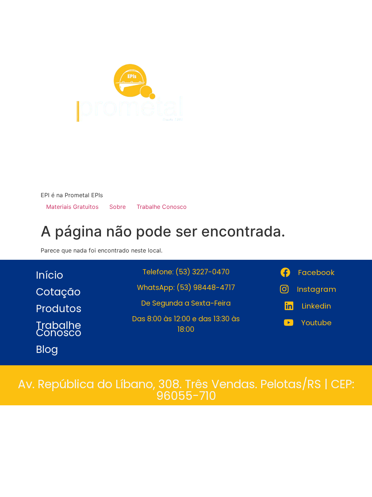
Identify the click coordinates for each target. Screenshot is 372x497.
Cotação (58, 292)
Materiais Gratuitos (72, 206)
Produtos (58, 309)
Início (49, 275)
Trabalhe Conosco (162, 206)
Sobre (117, 206)
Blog (47, 349)
